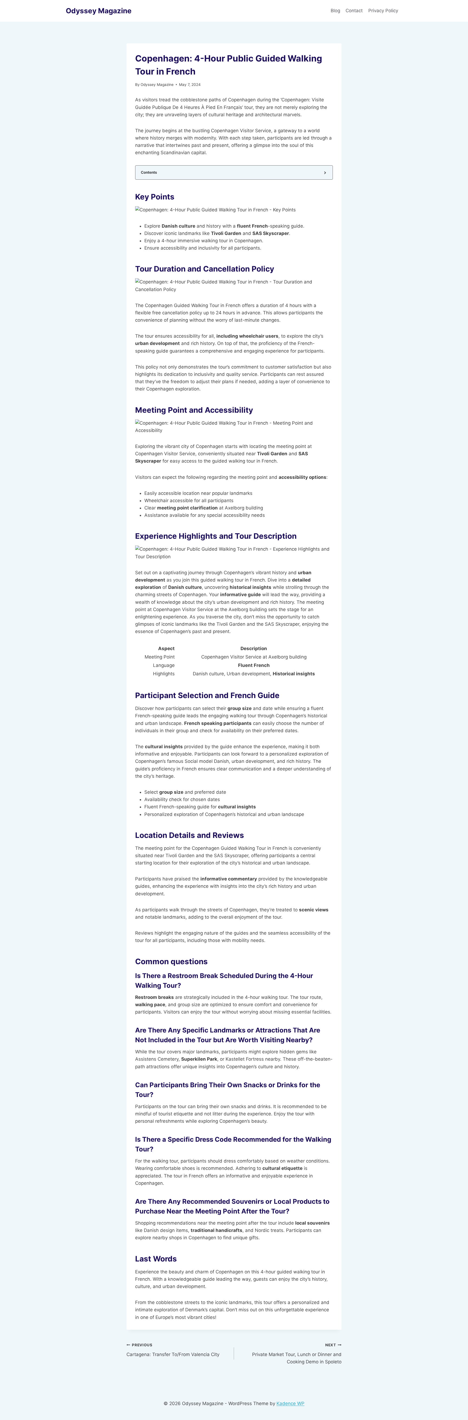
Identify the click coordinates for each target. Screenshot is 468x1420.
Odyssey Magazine (157, 84)
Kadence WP (290, 1403)
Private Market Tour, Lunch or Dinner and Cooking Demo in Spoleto (297, 1353)
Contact (354, 10)
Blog (335, 10)
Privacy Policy (383, 10)
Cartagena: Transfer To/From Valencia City (172, 1350)
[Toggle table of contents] (324, 172)
